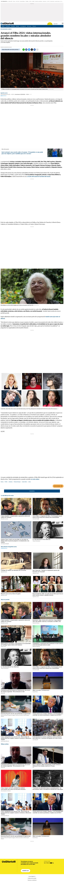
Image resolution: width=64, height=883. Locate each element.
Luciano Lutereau (57, 1)
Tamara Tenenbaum (36, 540)
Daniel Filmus (35, 691)
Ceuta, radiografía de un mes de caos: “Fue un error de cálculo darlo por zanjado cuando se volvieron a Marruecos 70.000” (16, 738)
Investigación (23, 26)
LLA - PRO (48, 1)
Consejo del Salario (22, 1)
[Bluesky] (29, 49)
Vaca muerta (44, 1)
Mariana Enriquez (17, 481)
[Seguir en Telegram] (47, 862)
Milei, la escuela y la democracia (41, 690)
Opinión (17, 26)
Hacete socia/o (50, 23)
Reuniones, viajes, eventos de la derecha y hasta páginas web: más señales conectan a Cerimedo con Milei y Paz (47, 620)
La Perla (30, 1)
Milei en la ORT (10, 1)
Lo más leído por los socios (7, 495)
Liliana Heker (24, 481)
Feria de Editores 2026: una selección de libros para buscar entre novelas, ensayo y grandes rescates (48, 594)
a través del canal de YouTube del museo (38, 176)
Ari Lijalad (33, 1)
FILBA (6, 481)
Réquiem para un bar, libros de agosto (11, 593)
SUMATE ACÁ (25, 870)
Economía (8, 26)
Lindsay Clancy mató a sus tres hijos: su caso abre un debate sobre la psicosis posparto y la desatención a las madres (15, 541)
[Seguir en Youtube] (51, 862)
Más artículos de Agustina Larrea (9, 546)
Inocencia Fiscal (52, 1)
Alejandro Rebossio (36, 646)
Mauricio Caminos (36, 623)
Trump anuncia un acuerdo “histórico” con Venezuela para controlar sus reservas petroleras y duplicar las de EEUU (48, 714)
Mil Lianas (29, 26)
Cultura (2, 481)
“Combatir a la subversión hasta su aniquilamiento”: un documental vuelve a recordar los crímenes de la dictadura (48, 788)
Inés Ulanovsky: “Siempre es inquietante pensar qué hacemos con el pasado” (46, 571)
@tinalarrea (4, 95)
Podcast (34, 26)
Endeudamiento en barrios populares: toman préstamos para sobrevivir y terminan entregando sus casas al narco (47, 737)
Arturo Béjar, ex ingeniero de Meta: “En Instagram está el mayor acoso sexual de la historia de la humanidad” (47, 516)
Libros (29, 481)
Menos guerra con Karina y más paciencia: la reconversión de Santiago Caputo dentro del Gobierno (16, 644)
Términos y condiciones (32, 880)
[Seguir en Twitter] (44, 862)
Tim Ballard (26, 1)
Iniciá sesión (55, 23)
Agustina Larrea (4, 92)
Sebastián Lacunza (4, 518)
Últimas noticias (5, 744)
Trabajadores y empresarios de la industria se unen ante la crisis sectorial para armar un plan (48, 644)
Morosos (14, 1)
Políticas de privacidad (32, 878)
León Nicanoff (35, 739)
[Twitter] (32, 49)
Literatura (10, 481)
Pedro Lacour (3, 646)
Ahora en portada (5, 599)
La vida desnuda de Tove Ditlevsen (41, 539)
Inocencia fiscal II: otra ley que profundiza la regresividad (15, 713)
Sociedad (13, 26)
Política (3, 26)
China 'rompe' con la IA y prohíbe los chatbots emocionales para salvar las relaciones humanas (13, 788)
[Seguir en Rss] (53, 862)
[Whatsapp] (23, 49)
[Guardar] (37, 49)
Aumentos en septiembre (38, 1)
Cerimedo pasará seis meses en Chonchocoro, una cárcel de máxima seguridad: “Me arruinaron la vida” (15, 690)
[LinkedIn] (34, 49)
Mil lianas (61, 1)
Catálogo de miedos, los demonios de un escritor (13, 570)
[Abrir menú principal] (62, 23)
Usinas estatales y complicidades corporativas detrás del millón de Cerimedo (15, 516)
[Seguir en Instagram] (49, 862)
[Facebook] (26, 49)
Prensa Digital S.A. (32, 876)
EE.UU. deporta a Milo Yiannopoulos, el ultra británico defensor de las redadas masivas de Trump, (47, 765)
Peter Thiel (17, 1)
